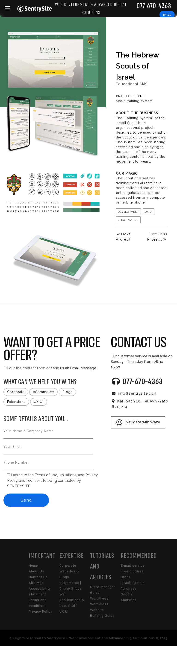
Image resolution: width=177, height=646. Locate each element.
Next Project (123, 236)
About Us (36, 571)
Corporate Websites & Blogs (69, 571)
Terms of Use (46, 475)
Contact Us (38, 577)
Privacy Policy (40, 611)
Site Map (36, 583)
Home (33, 565)
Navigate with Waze (142, 422)
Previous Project (157, 236)
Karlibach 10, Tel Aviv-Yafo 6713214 (140, 404)
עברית (167, 14)
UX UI (149, 211)
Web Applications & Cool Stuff (71, 600)
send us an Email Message (73, 368)
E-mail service (133, 565)
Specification (128, 219)
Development (128, 211)
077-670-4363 (153, 6)
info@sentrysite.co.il (137, 393)
